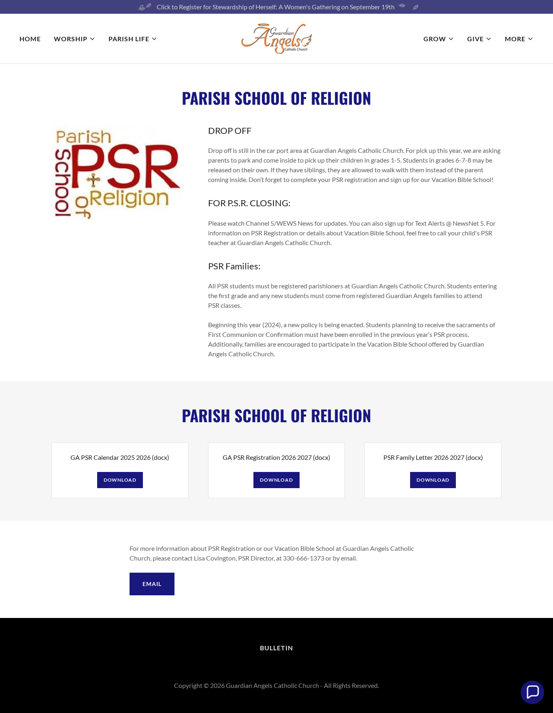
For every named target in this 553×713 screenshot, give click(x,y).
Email (152, 583)
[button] (75, 39)
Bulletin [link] (276, 648)
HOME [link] (30, 38)
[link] (276, 38)
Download (120, 480)
